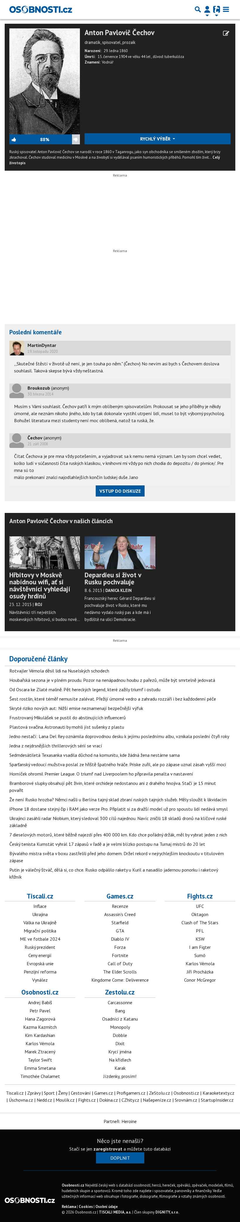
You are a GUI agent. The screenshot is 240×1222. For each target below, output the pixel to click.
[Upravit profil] (226, 33)
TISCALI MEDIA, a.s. (115, 1212)
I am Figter (200, 947)
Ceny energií (40, 955)
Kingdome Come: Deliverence (120, 980)
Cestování (81, 1093)
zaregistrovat (107, 1149)
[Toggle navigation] (226, 9)
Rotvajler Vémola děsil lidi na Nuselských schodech (59, 671)
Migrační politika (40, 931)
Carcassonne (120, 1002)
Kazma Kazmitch (40, 1027)
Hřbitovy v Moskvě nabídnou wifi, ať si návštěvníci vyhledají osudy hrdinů (39, 585)
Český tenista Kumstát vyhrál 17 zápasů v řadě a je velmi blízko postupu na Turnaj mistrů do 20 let (107, 844)
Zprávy (33, 1093)
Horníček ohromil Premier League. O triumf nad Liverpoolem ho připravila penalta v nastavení (101, 774)
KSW (200, 939)
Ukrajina (40, 914)
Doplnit (120, 1158)
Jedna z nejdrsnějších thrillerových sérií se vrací (55, 746)
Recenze (120, 906)
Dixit (120, 1043)
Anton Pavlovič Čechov (120, 32)
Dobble (120, 1035)
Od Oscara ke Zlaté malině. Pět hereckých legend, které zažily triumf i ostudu (84, 689)
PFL (200, 931)
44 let (146, 56)
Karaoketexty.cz (218, 1093)
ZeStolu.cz (159, 1093)
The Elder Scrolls (120, 972)
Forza (120, 947)
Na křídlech (120, 1060)
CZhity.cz (130, 1100)
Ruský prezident (40, 947)
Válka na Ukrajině (39, 922)
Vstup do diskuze (120, 491)
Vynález (40, 980)
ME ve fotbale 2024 (40, 939)
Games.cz (120, 896)
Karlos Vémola (200, 963)
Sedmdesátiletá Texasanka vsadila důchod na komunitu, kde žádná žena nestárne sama (94, 755)
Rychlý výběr (156, 139)
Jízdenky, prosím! (119, 1076)
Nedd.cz (44, 1100)
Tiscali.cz (40, 896)
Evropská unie (40, 963)
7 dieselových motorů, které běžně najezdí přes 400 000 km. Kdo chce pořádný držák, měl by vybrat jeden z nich (118, 835)
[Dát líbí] (24, 139)
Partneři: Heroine (120, 1121)
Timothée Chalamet (40, 1076)
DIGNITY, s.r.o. (167, 1212)
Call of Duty (120, 963)
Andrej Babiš (40, 1002)
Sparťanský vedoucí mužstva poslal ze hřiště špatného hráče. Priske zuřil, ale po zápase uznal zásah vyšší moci (117, 764)
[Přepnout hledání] (198, 9)
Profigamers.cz (130, 1093)
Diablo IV (120, 939)
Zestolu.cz (120, 992)
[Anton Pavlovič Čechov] (44, 81)
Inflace (40, 906)
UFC (200, 906)
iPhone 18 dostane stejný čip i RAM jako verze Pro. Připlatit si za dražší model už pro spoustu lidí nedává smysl (118, 809)
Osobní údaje (106, 1206)
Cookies (86, 1206)
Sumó (199, 955)
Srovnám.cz (186, 1100)
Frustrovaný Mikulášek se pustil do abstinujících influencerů (67, 717)
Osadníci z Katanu (120, 1019)
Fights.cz (200, 896)
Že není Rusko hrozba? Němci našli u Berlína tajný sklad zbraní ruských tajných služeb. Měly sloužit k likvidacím (118, 799)
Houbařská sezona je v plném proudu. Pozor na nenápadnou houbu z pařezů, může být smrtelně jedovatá (112, 680)
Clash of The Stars (199, 922)
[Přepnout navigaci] (207, 9)
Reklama (69, 1206)
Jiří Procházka (200, 972)
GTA (120, 931)
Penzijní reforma (40, 972)
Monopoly (120, 1027)
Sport (49, 1093)
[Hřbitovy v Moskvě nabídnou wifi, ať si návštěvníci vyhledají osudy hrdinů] (44, 549)
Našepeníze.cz (157, 1100)
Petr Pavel (40, 1011)
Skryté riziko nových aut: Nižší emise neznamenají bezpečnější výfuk (76, 708)
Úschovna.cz (21, 1100)
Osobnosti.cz (40, 992)
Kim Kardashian (40, 1035)
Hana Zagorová (40, 1019)
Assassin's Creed (120, 914)
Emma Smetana (40, 1068)
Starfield (120, 922)
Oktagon (199, 914)
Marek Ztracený (40, 1052)
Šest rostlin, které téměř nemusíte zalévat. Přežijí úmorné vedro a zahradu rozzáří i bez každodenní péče (112, 699)
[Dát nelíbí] (64, 139)
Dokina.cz (108, 1100)
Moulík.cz (65, 1100)
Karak (120, 1068)
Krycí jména (119, 1052)
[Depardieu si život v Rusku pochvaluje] (120, 549)
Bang (120, 1011)
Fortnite (120, 955)
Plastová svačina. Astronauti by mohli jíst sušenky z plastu (66, 727)
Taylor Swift (40, 1060)
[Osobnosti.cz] (40, 9)
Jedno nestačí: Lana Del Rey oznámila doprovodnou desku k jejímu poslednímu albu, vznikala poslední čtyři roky (119, 736)
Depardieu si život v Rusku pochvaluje (113, 578)
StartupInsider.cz (217, 1100)
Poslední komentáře (35, 332)
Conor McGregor (200, 980)
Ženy (62, 1093)
